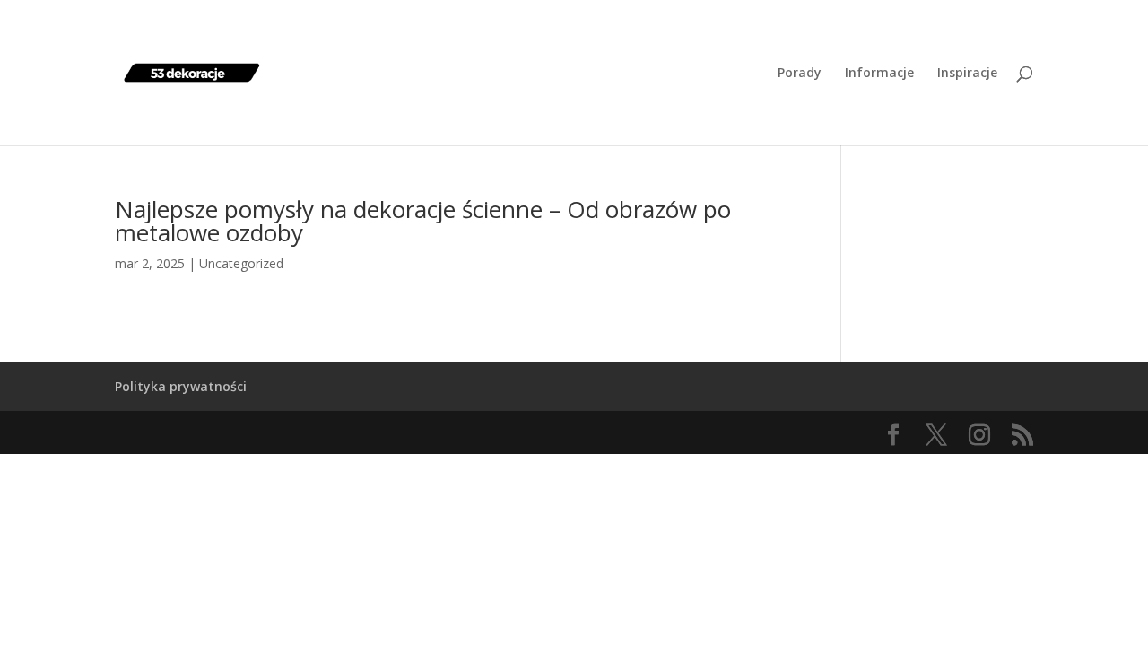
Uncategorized (241, 263)
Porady (800, 73)
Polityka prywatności (181, 386)
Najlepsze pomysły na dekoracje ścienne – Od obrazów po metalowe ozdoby (423, 221)
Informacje (879, 73)
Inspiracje (967, 73)
